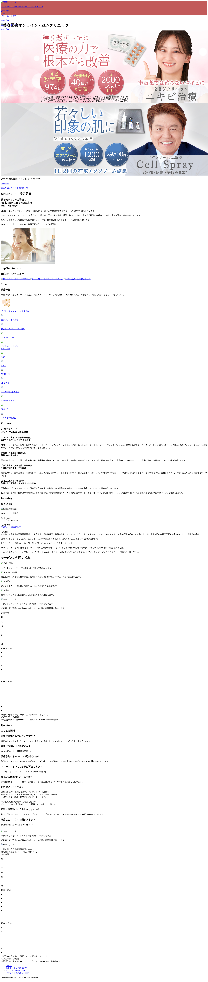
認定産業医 (16, 527)
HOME (9, 966)
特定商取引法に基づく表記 (17, 973)
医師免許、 (6, 527)
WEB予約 (5, 11)
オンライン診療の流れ (15, 970)
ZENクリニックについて (16, 968)
